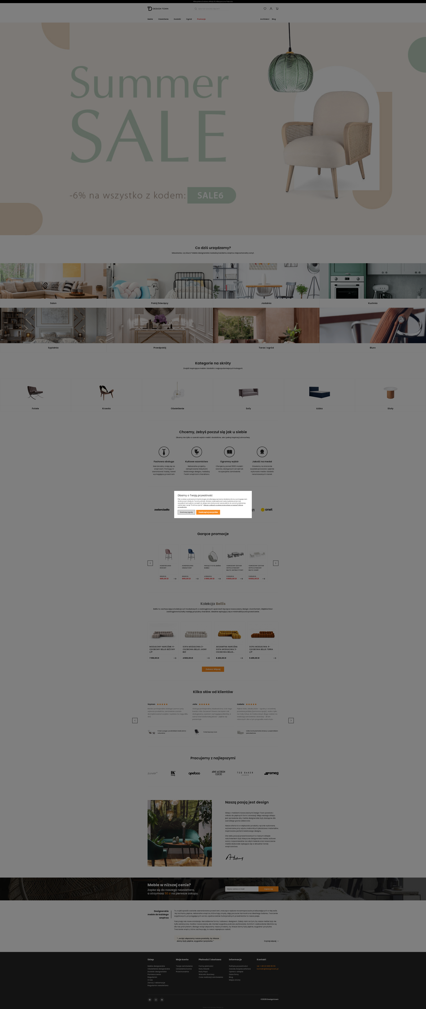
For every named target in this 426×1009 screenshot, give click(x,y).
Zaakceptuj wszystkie (208, 512)
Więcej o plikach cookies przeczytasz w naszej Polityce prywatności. (210, 506)
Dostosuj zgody (186, 512)
